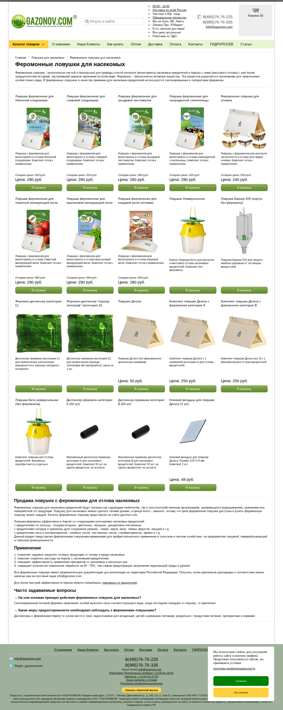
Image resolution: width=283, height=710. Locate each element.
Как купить (115, 44)
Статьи (246, 44)
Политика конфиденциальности (141, 683)
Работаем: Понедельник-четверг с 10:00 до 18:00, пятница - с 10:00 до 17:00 (141, 675)
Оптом (136, 44)
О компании (61, 44)
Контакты (195, 44)
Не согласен (241, 692)
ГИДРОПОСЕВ (221, 44)
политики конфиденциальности (234, 668)
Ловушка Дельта (129, 301)
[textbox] (113, 21)
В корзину (39, 187)
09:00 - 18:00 (161, 6)
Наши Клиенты (88, 44)
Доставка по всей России (169, 10)
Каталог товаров (26, 44)
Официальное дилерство (169, 17)
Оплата (175, 44)
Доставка (155, 44)
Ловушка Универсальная (187, 198)
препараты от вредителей (119, 582)
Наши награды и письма (141, 679)
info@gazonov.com (219, 27)
